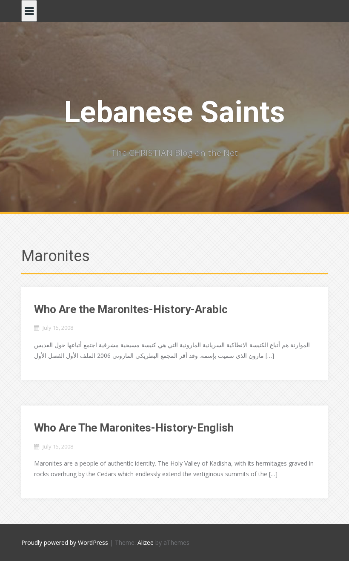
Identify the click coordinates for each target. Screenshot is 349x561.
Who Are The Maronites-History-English (134, 427)
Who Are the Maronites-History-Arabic (131, 309)
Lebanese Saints (174, 112)
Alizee (145, 542)
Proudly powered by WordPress (64, 542)
